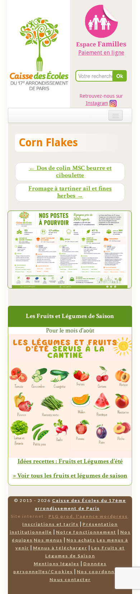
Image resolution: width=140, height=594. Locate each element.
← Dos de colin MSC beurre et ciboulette (70, 172)
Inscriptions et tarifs (50, 524)
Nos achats (80, 540)
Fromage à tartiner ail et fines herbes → (70, 192)
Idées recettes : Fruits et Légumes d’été (70, 461)
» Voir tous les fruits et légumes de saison (70, 475)
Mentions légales (56, 563)
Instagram (97, 103)
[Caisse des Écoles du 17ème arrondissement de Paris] (39, 38)
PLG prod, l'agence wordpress (88, 516)
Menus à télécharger (60, 548)
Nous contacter (70, 579)
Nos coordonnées (100, 571)
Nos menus (48, 540)
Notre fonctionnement (86, 532)
